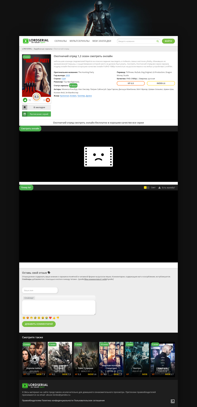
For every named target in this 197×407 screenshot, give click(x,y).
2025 (68, 75)
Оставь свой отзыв (34, 272)
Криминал (64, 95)
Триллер (81, 95)
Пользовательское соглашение (89, 400)
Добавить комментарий (39, 324)
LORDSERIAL (27, 49)
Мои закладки (101, 41)
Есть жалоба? (168, 187)
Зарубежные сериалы (43, 49)
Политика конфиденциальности (57, 400)
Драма (89, 95)
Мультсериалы (80, 41)
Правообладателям (31, 400)
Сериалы (61, 41)
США (64, 78)
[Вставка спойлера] (29, 298)
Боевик (73, 95)
